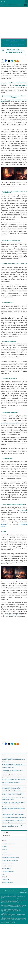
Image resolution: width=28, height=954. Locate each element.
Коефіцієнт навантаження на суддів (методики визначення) (14, 41)
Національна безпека (7, 865)
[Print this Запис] (25, 54)
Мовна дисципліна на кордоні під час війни (12, 774)
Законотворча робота (7, 854)
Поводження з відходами (8, 871)
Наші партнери (23, 892)
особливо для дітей (13, 615)
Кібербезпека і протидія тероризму (10, 860)
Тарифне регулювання (7, 882)
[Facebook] (1, 1)
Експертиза (4, 849)
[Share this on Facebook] (6, 61)
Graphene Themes (11, 922)
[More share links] (17, 61)
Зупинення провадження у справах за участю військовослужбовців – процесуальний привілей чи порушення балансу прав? (14, 766)
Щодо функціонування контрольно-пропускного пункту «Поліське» (14, 45)
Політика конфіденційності (10, 890)
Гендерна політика (22, 890)
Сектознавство (5, 879)
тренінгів (24, 510)
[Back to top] (25, 951)
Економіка (4, 846)
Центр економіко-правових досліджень (11, 4)
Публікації (4, 876)
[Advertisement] (14, 21)
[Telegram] (12, 61)
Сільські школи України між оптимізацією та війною (14, 817)
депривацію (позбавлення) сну (10, 423)
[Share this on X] (9, 61)
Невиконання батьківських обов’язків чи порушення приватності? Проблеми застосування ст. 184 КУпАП (13, 759)
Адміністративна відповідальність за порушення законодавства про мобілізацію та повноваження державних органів (13, 808)
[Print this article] (15, 61)
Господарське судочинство (8, 843)
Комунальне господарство (8, 863)
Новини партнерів (6, 868)
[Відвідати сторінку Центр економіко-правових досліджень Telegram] (4, 1)
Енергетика (4, 852)
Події (3, 874)
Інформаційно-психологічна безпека (10, 857)
